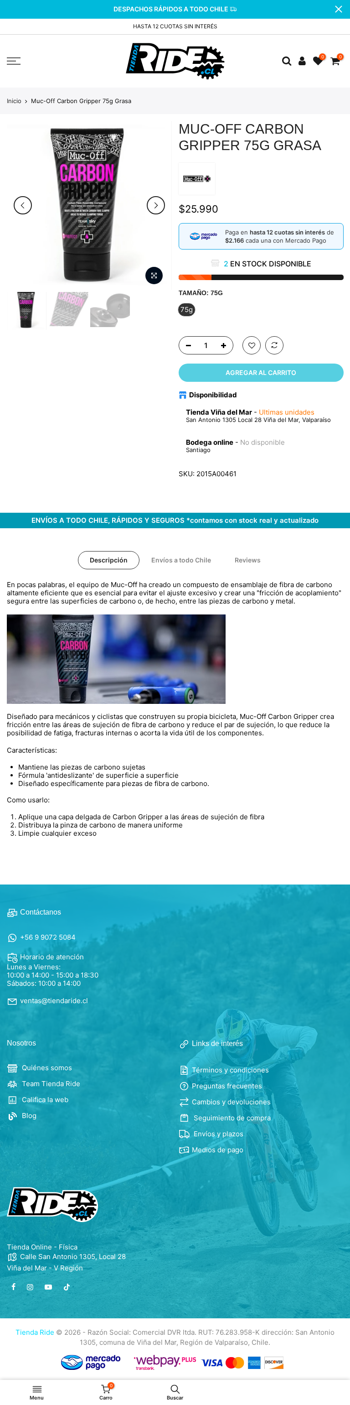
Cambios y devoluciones (231, 1102)
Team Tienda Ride (50, 1083)
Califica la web (44, 1099)
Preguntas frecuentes (227, 1086)
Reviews (248, 560)
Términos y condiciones (230, 1070)
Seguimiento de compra (231, 1118)
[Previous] (23, 205)
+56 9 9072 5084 (48, 937)
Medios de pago (217, 1149)
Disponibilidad (213, 395)
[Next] (156, 205)
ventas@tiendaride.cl (54, 1000)
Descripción (109, 560)
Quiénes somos (46, 1067)
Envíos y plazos (217, 1133)
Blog (28, 1115)
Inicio (14, 100)
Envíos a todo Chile (181, 560)
